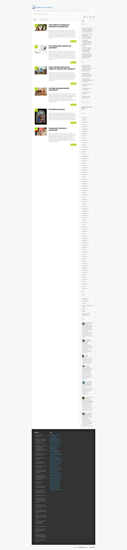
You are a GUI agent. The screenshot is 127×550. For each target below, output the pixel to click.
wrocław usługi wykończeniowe (55, 477)
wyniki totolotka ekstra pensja (55, 485)
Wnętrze (82, 10)
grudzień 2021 (84, 181)
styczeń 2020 (84, 231)
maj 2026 (84, 124)
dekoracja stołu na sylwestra (55, 442)
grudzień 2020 (85, 208)
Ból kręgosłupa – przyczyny (41, 495)
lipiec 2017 (84, 277)
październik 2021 (85, 185)
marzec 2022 (84, 174)
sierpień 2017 (84, 274)
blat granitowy (53, 438)
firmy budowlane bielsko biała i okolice (55, 446)
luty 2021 (84, 204)
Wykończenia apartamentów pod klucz (55, 481)
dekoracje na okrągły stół (53, 443)
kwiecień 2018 (84, 256)
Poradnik (86, 355)
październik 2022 (85, 167)
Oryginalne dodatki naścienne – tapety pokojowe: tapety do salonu (41, 517)
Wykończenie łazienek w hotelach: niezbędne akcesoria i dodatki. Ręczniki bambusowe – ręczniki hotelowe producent (87, 68)
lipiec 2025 (84, 135)
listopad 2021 (84, 183)
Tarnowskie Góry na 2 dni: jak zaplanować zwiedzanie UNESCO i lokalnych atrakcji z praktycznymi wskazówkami (87, 400)
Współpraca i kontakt (41, 10)
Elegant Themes (82, 547)
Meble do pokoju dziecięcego (55, 459)
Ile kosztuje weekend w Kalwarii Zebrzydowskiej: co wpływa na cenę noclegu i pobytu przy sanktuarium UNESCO (87, 325)
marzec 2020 (84, 229)
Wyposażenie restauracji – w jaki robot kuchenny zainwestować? (41, 522)
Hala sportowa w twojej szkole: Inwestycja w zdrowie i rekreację (41, 506)
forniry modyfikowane (54, 447)
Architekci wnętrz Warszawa (54, 436)
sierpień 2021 (84, 190)
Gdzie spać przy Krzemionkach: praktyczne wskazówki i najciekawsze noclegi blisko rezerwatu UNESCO (87, 43)
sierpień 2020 (84, 217)
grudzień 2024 (85, 147)
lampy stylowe (52, 453)
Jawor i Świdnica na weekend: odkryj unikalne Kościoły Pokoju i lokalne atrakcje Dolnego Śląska (87, 384)
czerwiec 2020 (85, 222)
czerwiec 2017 (84, 279)
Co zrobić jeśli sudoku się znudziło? (60, 47)
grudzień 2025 (84, 128)
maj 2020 (84, 224)
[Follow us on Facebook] (87, 17)
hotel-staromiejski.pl (57, 28)
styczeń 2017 (84, 288)
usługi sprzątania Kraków (56, 475)
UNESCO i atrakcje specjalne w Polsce (72, 10)
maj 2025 (84, 138)
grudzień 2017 (84, 265)
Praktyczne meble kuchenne (41, 526)
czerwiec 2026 (85, 122)
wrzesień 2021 (84, 188)
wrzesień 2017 (84, 272)
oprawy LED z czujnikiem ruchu (55, 466)
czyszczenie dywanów (54, 441)
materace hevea (53, 458)
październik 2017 (85, 270)
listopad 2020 (84, 211)
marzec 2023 (84, 165)
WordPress (93, 547)
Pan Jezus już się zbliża (56, 468)
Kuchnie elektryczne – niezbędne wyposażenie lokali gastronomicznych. (87, 80)
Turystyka (63, 10)
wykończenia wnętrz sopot (54, 483)
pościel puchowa (52, 470)
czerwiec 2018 (85, 252)
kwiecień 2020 (84, 227)
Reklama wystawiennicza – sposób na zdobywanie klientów (41, 530)
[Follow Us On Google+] (93, 17)
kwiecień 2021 (84, 199)
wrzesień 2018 (84, 245)
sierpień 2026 (84, 117)
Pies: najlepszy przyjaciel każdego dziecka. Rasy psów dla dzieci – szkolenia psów (41, 536)
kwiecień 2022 (84, 172)
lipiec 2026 (84, 119)
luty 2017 (84, 286)
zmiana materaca (55, 489)
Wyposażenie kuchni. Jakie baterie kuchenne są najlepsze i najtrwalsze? (41, 471)
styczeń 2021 (84, 206)
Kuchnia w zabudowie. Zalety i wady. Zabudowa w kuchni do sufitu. (41, 511)
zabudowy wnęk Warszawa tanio (55, 488)
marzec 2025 (84, 142)
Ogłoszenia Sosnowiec (54, 465)
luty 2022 (84, 176)
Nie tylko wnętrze (49, 10)
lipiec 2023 (84, 163)
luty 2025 (84, 144)
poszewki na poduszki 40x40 (55, 469)
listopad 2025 (84, 131)
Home (35, 10)
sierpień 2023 (84, 160)
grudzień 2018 (84, 238)
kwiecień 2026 (84, 126)
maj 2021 (84, 197)
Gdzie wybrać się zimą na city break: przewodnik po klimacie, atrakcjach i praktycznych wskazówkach (87, 416)
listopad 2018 (84, 240)
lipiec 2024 (84, 151)
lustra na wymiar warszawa (55, 453)
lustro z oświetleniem (54, 456)
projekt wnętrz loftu (56, 470)
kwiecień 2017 (84, 284)
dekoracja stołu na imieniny (57, 442)
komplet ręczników (55, 451)
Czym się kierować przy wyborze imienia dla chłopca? (62, 68)
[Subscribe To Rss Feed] (90, 17)
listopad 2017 (84, 268)
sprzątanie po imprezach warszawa (55, 472)
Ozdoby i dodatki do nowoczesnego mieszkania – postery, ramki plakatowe (87, 75)
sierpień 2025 (84, 133)
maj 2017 (84, 281)
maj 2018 (84, 254)
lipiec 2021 (84, 192)
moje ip (51, 464)
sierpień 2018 (84, 247)
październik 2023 (85, 156)
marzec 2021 (84, 201)
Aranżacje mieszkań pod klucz (54, 434)
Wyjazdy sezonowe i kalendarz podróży (40, 13)
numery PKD (56, 464)
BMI (59, 440)
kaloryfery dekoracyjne (54, 449)
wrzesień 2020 (85, 215)
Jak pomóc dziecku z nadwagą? (58, 129)
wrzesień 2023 (85, 158)
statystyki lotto (52, 473)
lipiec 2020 (84, 220)
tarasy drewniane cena (56, 474)
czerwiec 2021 (84, 195)
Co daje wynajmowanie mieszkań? (59, 89)
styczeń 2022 (84, 179)
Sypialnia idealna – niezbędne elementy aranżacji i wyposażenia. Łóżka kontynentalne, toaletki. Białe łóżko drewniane (41, 448)
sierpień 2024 (84, 149)
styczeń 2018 (84, 263)
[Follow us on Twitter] (84, 17)
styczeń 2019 (84, 236)
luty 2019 (84, 233)
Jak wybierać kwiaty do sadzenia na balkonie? (59, 26)
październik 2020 (85, 213)
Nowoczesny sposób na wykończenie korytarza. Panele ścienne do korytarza (41, 491)
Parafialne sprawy (57, 109)
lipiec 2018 (84, 249)
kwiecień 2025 (84, 140)
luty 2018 (84, 261)
